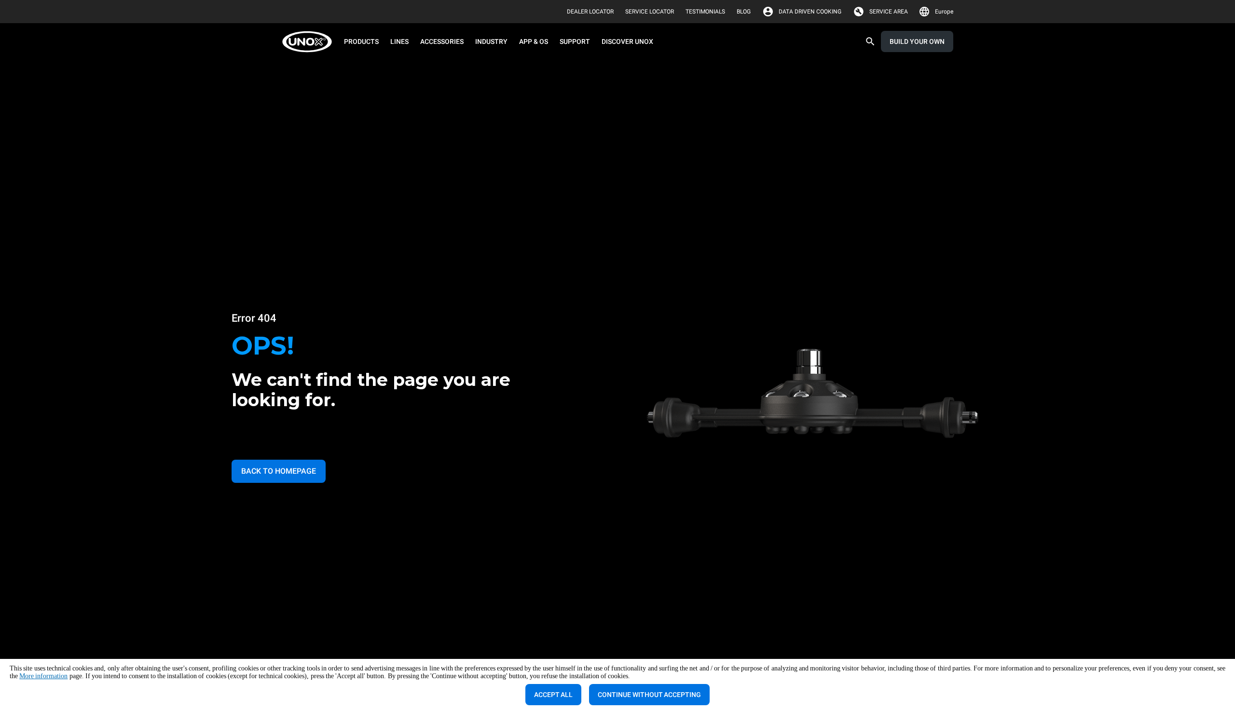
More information (43, 676)
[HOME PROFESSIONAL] (310, 42)
